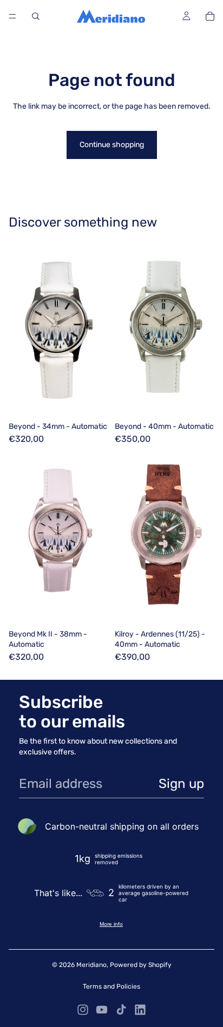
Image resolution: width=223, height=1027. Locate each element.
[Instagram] (82, 1009)
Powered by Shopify (141, 965)
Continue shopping (112, 144)
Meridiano (91, 965)
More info (111, 924)
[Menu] (12, 16)
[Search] (36, 16)
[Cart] (210, 16)
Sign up (181, 783)
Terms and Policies (111, 986)
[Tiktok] (121, 1009)
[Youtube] (101, 1009)
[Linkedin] (140, 1009)
